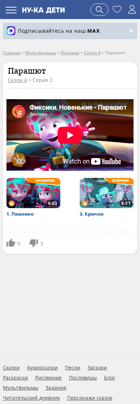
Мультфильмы (20, 387)
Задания (56, 387)
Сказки (11, 367)
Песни (72, 367)
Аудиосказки (42, 367)
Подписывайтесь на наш (59, 30)
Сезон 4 (17, 80)
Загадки (97, 367)
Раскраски (15, 377)
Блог (109, 377)
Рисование (48, 377)
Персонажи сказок (89, 397)
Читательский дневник (31, 397)
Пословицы (83, 377)
